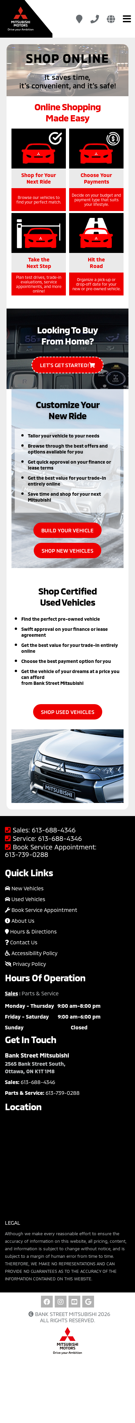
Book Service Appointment (43, 910)
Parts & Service (40, 993)
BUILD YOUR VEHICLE (67, 530)
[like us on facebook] (47, 1301)
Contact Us (23, 942)
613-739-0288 (26, 854)
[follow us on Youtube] (74, 1301)
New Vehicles (27, 888)
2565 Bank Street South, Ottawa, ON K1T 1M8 (35, 1067)
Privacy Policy (28, 964)
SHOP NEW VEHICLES (67, 550)
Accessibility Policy (33, 953)
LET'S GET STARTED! (64, 365)
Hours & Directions (33, 931)
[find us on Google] (88, 1301)
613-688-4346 (54, 830)
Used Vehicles (27, 899)
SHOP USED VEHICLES (67, 712)
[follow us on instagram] (61, 1301)
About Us (22, 920)
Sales (11, 993)
